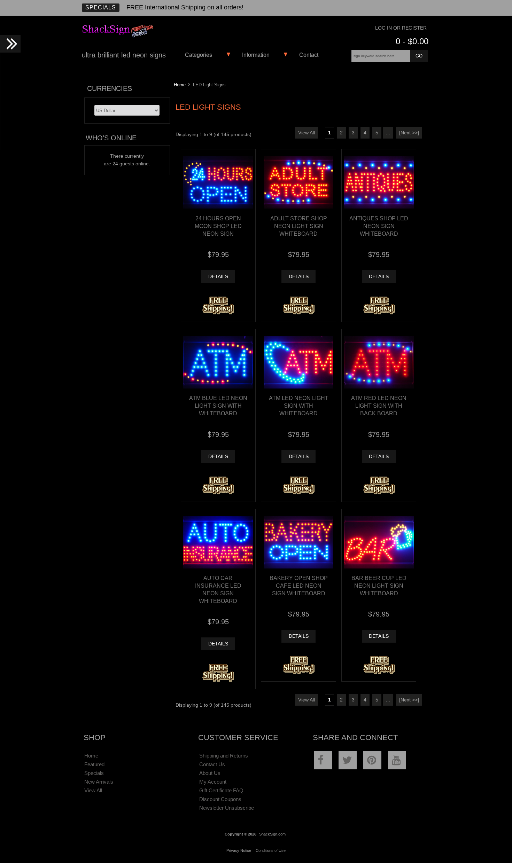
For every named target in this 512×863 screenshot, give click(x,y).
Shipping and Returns (223, 756)
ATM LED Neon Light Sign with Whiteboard (298, 405)
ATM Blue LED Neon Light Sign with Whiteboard (218, 405)
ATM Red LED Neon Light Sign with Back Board (378, 405)
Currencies (109, 88)
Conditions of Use (271, 850)
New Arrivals (98, 782)
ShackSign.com (272, 834)
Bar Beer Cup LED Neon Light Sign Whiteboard (378, 585)
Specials (100, 7)
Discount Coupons (220, 799)
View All (306, 132)
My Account (212, 782)
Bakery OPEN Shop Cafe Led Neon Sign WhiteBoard (299, 585)
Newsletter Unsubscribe (226, 808)
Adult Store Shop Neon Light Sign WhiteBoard (298, 226)
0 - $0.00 (412, 41)
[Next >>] (409, 132)
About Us (209, 773)
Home (180, 84)
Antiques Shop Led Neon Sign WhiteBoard (378, 226)
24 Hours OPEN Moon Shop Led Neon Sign (218, 226)
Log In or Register (401, 28)
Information (256, 55)
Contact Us (212, 764)
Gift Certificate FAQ (221, 790)
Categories (198, 55)
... (388, 132)
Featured (94, 764)
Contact (308, 55)
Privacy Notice (238, 850)
